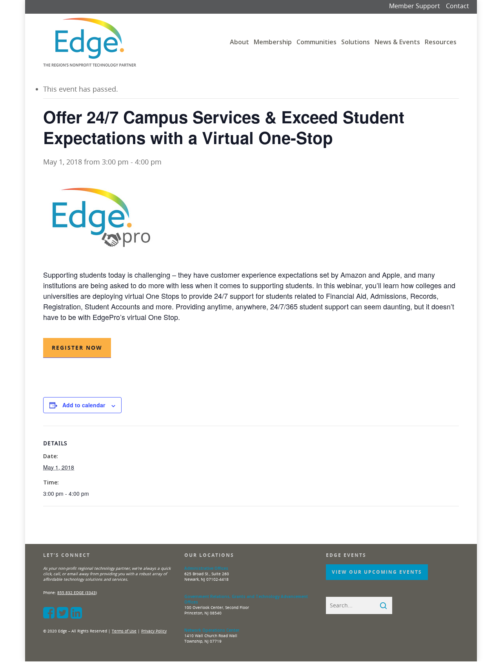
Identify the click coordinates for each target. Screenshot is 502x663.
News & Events (397, 42)
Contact (457, 6)
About (239, 42)
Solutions (355, 42)
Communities (316, 42)
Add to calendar (83, 405)
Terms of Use (124, 631)
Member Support (414, 6)
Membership (273, 42)
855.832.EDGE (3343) (77, 592)
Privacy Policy (154, 631)
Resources (441, 42)
